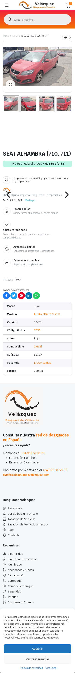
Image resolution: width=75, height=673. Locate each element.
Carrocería (15, 580)
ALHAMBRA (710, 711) (47, 314)
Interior (13, 597)
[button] (10, 85)
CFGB (37, 330)
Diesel (38, 346)
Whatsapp (30, 200)
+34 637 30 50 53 (55, 470)
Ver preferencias (37, 659)
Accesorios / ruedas (21, 570)
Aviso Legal (51, 668)
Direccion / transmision (22, 559)
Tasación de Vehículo (21, 519)
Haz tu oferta (54, 163)
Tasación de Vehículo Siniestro (28, 524)
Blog (11, 530)
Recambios (15, 508)
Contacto (14, 535)
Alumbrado (15, 564)
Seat (15, 36)
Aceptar (37, 648)
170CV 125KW (42, 362)
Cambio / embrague (21, 586)
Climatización (16, 575)
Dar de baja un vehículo (23, 513)
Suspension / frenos (21, 602)
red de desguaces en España (36, 437)
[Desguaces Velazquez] (37, 5)
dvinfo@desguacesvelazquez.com (26, 475)
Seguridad (14, 591)
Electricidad (15, 554)
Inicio (6, 36)
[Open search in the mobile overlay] (37, 19)
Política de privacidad (31, 668)
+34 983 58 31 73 (33, 453)
